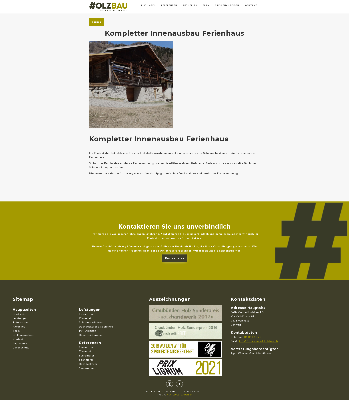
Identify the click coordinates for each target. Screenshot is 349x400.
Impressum (20, 343)
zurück (96, 21)
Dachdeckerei (88, 363)
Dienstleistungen (90, 334)
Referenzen (169, 5)
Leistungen (148, 5)
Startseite (19, 313)
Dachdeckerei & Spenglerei (96, 326)
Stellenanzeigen (227, 5)
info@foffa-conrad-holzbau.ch (258, 341)
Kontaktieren (174, 258)
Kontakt (251, 5)
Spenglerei (86, 359)
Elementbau (87, 313)
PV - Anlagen (87, 330)
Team (206, 5)
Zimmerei (85, 318)
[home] (108, 6)
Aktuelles (190, 5)
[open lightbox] (131, 84)
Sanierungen (87, 368)
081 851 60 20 (252, 336)
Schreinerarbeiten (91, 322)
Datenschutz (21, 347)
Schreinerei (86, 355)
